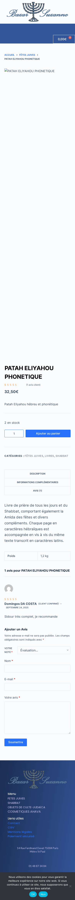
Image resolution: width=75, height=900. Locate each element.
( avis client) (33, 384)
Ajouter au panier (48, 433)
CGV (11, 827)
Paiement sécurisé (21, 836)
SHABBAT (62, 455)
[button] (72, 27)
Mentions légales (20, 832)
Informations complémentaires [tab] (37, 482)
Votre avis (12, 697)
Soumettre (15, 742)
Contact (14, 823)
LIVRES (49, 455)
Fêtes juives (34, 455)
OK (33, 894)
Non (43, 894)
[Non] (70, 886)
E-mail (9, 679)
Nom (8, 661)
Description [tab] (37, 473)
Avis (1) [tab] (37, 490)
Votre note (8, 650)
